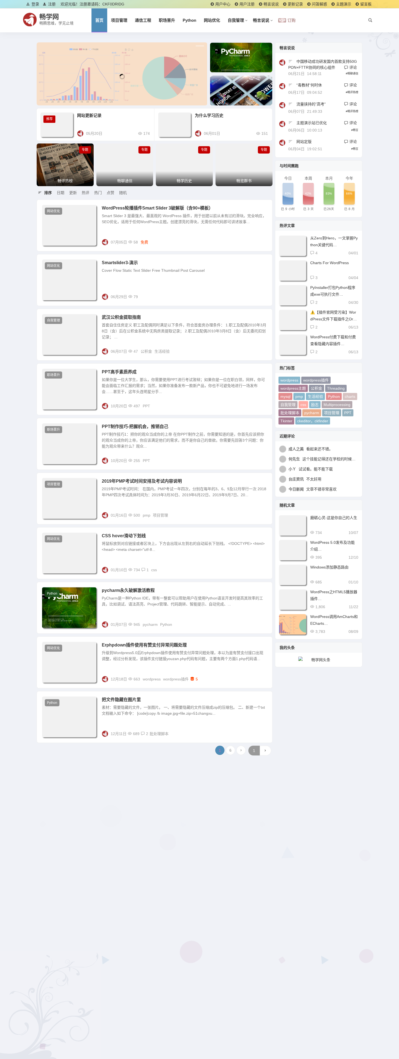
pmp (146, 515)
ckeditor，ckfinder (312, 421)
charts (350, 396)
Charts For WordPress (329, 263)
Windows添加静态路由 (329, 567)
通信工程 (143, 20)
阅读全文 (262, 242)
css (154, 570)
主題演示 (343, 4)
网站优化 (212, 20)
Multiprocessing (337, 404)
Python (189, 20)
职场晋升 (167, 20)
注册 (52, 4)
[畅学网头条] (318, 660)
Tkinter (286, 421)
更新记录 (295, 4)
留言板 (366, 4)
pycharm (150, 624)
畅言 (355, 130)
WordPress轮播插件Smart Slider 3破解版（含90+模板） (157, 208)
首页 (99, 20)
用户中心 (222, 4)
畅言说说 (271, 4)
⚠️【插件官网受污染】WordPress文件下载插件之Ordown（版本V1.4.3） (333, 319)
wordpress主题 (293, 388)
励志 (315, 404)
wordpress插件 (176, 679)
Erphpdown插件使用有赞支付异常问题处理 (144, 645)
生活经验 (162, 351)
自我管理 (236, 20)
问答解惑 (319, 4)
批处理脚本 (159, 734)
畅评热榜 (352, 92)
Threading (336, 388)
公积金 (146, 351)
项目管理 (119, 20)
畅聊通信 (352, 73)
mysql (285, 396)
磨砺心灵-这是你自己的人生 (333, 518)
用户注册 (247, 4)
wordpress (152, 679)
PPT (146, 406)
